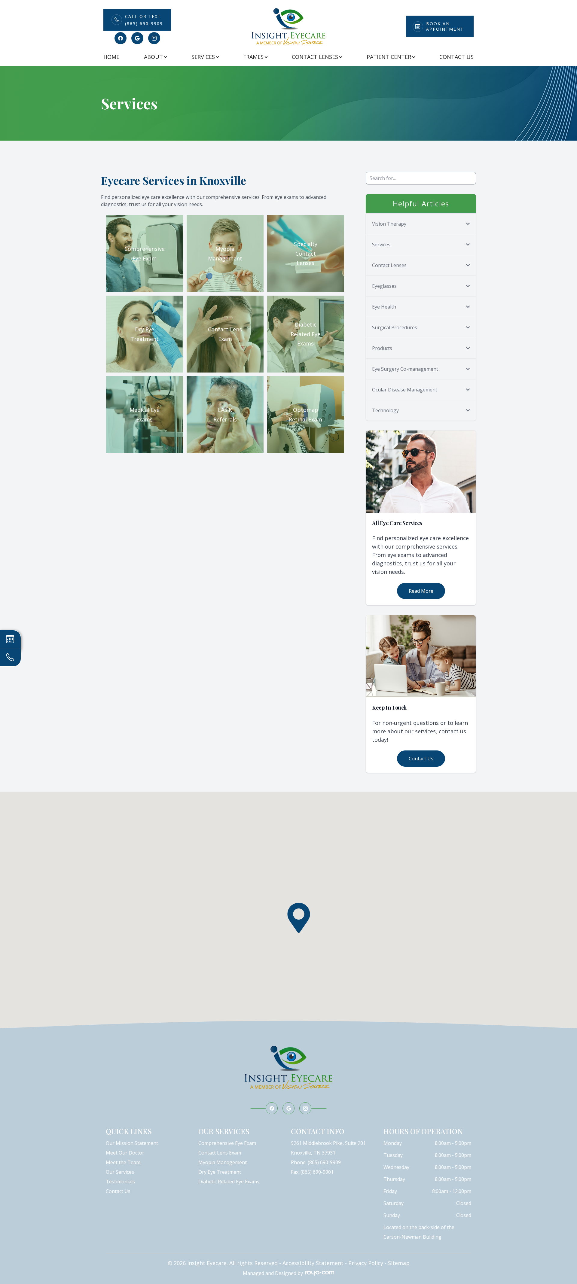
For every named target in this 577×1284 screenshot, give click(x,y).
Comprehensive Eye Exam (227, 1143)
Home (111, 56)
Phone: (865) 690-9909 (316, 1162)
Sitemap (399, 1263)
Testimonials (120, 1181)
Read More (421, 591)
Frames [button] (253, 56)
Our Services (120, 1172)
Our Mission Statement (132, 1143)
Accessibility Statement (312, 1263)
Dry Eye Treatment (219, 1172)
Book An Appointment (445, 26)
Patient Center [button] (389, 56)
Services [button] (203, 56)
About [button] (153, 56)
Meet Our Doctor (125, 1152)
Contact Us (456, 56)
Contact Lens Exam (219, 1152)
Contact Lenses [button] (315, 56)
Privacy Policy (365, 1263)
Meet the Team (123, 1162)
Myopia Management (222, 1162)
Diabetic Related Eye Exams (228, 1181)
